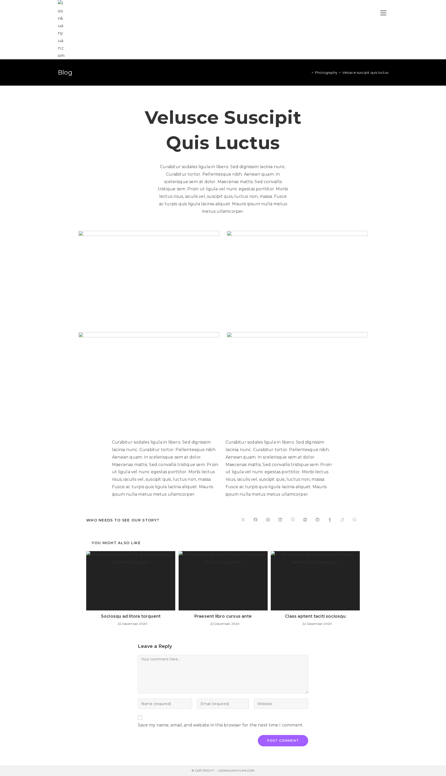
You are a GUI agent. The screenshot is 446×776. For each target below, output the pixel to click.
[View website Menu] (383, 13)
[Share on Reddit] (317, 520)
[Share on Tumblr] (330, 520)
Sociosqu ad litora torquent (131, 616)
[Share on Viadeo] (342, 520)
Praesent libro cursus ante (223, 616)
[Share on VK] (305, 520)
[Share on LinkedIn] (280, 520)
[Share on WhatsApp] (354, 520)
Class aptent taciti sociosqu (315, 616)
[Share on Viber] (293, 520)
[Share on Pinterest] (268, 520)
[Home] (308, 72)
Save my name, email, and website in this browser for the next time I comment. (220, 725)
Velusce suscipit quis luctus (365, 72)
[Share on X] (243, 520)
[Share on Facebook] (255, 520)
